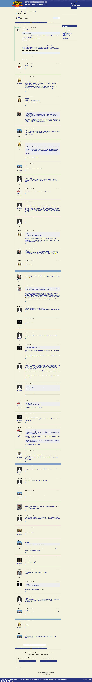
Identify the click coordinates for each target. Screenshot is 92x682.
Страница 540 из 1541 (51, 22)
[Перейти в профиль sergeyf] (19, 599)
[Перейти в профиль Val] (19, 322)
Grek (19, 110)
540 (31, 22)
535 (20, 22)
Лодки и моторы (26, 18)
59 (19, 392)
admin (27, 59)
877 (19, 85)
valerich (19, 285)
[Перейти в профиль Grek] (19, 114)
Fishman (19, 363)
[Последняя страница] (46, 22)
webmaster (85, 680)
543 (37, 22)
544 (39, 22)
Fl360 (19, 76)
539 (29, 22)
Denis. (19, 188)
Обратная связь (51, 672)
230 (19, 511)
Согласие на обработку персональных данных (8, 681)
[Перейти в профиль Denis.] (19, 192)
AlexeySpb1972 (65, 35)
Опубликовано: (29, 63)
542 (35, 22)
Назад (18, 22)
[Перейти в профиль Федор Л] (19, 131)
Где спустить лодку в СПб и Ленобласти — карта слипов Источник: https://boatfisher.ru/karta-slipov (37, 56)
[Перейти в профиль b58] (19, 67)
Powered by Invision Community (46, 674)
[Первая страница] (16, 22)
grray (19, 332)
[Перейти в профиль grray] (19, 335)
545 (41, 22)
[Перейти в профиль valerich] (19, 289)
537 (24, 22)
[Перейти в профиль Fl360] (19, 80)
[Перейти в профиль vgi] (19, 560)
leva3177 (64, 29)
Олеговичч (19, 465)
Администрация (28, 27)
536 (22, 22)
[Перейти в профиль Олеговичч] (19, 469)
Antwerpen (19, 581)
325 (19, 210)
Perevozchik (19, 201)
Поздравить (65, 38)
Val (19, 318)
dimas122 (64, 34)
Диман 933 (19, 383)
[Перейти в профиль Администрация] (18, 30)
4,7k (19, 604)
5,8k (19, 118)
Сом (21, 17)
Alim (19, 527)
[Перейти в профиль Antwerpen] (19, 585)
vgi (19, 556)
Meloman (64, 31)
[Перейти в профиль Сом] (17, 18)
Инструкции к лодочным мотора (27, 29)
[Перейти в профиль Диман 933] (19, 387)
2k (19, 459)
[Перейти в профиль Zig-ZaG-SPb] (19, 310)
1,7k (19, 136)
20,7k (20, 327)
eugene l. (19, 450)
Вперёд (44, 22)
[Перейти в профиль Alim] (19, 531)
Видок (19, 503)
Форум (29, 4)
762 (19, 536)
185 (19, 293)
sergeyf (19, 596)
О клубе (25, 4)
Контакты (45, 4)
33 (19, 371)
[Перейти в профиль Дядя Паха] (19, 179)
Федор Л (19, 128)
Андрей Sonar (31, 644)
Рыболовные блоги (40, 4)
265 (19, 474)
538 (26, 22)
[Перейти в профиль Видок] (19, 506)
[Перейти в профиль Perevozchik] (19, 205)
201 (19, 340)
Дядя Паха (19, 176)
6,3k (19, 435)
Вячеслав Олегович (66, 33)
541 (33, 22)
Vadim (64, 32)
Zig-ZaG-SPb (19, 306)
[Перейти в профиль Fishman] (19, 367)
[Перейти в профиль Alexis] (19, 573)
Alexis (19, 569)
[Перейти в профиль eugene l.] (19, 454)
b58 (19, 63)
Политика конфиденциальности (43, 672)
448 (19, 565)
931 (19, 577)
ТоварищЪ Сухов (65, 30)
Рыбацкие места (33, 4)
